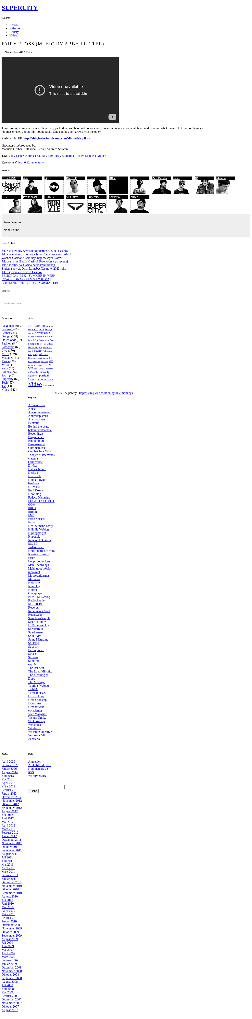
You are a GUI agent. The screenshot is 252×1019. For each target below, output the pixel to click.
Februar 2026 (10, 765)
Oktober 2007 (10, 1006)
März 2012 (8, 829)
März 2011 (8, 871)
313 (30, 325)
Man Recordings (38, 565)
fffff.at (32, 508)
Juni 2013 (8, 775)
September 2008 (12, 978)
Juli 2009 (7, 942)
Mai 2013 (8, 779)
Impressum (86, 393)
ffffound (33, 511)
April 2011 (8, 868)
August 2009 (10, 939)
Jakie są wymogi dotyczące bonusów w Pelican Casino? (36, 254)
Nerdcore (34, 582)
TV (4, 386)
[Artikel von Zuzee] (139, 211)
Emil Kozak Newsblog (35, 492)
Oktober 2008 (10, 974)
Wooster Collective (40, 731)
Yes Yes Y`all (36, 735)
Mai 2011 (7, 864)
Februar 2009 (10, 960)
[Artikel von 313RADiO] (11, 193)
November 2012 (12, 800)
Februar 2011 (10, 875)
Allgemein (8, 325)
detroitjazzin (42, 332)
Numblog (34, 586)
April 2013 (8, 783)
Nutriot (32, 589)
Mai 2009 (8, 949)
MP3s (5, 364)
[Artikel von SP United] (75, 211)
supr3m (32, 664)
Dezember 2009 (11, 925)
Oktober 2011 (10, 846)
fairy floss (54, 155)
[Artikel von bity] (54, 193)
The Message (36, 682)
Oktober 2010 (10, 889)
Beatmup (33, 423)
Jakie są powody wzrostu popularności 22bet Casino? (35, 250)
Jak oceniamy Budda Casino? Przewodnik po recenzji (35, 261)
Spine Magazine (38, 639)
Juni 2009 (8, 946)
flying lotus (44, 340)
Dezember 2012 (11, 797)
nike (36, 365)
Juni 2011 (8, 861)
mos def (44, 361)
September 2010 (12, 893)
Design (6, 336)
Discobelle (34, 476)
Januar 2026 (9, 768)
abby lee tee (16, 155)
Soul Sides (34, 636)
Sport (5, 375)
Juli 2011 (7, 857)
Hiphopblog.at (37, 533)
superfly (32, 376)
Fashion (6, 343)
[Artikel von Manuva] (225, 193)
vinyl (45, 385)
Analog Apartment (39, 412)
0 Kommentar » (34, 162)
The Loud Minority (40, 671)
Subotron (34, 660)
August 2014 (10, 772)
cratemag (33, 458)
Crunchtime (35, 462)
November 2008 (12, 971)
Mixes (5, 354)
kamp (35, 354)
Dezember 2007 (11, 999)
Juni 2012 (8, 818)
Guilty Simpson (35, 347)
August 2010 (10, 896)
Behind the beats (38, 426)
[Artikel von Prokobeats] (32, 211)
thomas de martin (45, 379)
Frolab (32, 522)
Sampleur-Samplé (39, 618)
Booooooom (36, 440)
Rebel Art (34, 607)
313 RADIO (39, 326)
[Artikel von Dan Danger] (161, 193)
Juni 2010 (8, 903)
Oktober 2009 (10, 932)
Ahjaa (32, 408)
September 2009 (12, 935)
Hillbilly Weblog (38, 529)
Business (7, 329)
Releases (14, 28)
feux (30, 340)
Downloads (9, 340)
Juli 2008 (7, 985)
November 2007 (12, 1003)
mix (30, 361)
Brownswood (36, 444)
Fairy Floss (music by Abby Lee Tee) (53, 43)
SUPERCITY (20, 7)
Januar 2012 (9, 836)
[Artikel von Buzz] (139, 193)
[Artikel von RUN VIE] (54, 211)
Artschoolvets (36, 419)
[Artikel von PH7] (11, 211)
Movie (6, 361)
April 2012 (8, 825)
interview (47, 347)
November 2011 (12, 843)
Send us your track (12, 303)
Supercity (93, 197)
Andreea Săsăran (35, 155)
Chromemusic (36, 447)
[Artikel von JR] (204, 193)
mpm (30, 365)
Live (4, 350)
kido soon (43, 354)
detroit (31, 333)
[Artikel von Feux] (182, 193)
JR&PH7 (38, 351)
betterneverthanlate (40, 430)
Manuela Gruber (95, 155)
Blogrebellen (36, 437)
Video (13, 35)
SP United (72, 197)
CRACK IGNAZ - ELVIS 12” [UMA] (26, 279)
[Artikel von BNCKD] (75, 193)
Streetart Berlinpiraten (36, 648)
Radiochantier (36, 600)
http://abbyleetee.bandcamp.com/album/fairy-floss (56, 138)
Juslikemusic (36, 547)
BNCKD (71, 178)
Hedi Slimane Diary (40, 526)
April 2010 (8, 910)
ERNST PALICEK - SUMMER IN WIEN (29, 275)
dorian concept (35, 336)
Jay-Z (30, 351)
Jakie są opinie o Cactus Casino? (22, 272)
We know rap (36, 721)
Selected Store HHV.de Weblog (38, 623)
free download (46, 344)
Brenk (91, 178)
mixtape (36, 362)
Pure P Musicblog (39, 597)
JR (196, 178)
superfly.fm (43, 375)
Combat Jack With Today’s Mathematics (41, 453)
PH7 (4, 197)
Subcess (33, 657)
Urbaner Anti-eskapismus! (36, 708)
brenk (41, 329)
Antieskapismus (38, 416)
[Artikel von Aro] (32, 193)
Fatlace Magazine (39, 497)
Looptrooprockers (39, 561)
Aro (25, 178)
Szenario (114, 197)
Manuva (221, 178)
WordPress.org (37, 775)
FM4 (31, 515)
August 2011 (10, 854)
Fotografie (8, 347)
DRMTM (34, 486)
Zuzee (134, 197)
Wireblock (34, 724)
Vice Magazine (37, 714)
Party (5, 368)
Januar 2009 (9, 964)
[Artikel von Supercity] (97, 211)
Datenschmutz (37, 469)
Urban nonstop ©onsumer (37, 701)
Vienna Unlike (37, 717)
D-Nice (32, 465)
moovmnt (34, 572)
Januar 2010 (9, 921)
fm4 (52, 340)
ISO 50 (32, 543)
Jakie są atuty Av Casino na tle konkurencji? (29, 265)
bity (46, 178)
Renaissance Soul (39, 611)
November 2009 (12, 928)
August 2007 (10, 1010)
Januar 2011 (9, 878)
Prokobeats (30, 197)
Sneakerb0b (35, 628)
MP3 (51, 361)
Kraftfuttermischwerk (41, 550)
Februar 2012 (10, 832)
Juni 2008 (8, 988)
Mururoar (34, 579)
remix (41, 365)
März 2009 (8, 956)
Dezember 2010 (11, 882)
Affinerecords (36, 405)
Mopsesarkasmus (38, 575)
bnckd (35, 329)
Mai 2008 (8, 992)
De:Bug (33, 472)
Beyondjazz (35, 433)
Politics (6, 372)
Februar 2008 (10, 996)
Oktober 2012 (10, 804)
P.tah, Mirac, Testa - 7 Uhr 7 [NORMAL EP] (30, 282)
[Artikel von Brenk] (97, 193)
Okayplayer (35, 593)
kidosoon (32, 358)
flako (35, 340)
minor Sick (48, 358)
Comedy (7, 332)
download (48, 336)
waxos (51, 385)
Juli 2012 (7, 814)
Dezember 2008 (11, 967)
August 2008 (10, 981)
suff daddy (33, 372)
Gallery (14, 32)
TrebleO (33, 689)
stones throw (39, 368)
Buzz (133, 178)
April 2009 (8, 953)
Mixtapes (7, 357)
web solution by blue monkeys (114, 393)
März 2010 (8, 914)
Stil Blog (33, 643)
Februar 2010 (10, 917)
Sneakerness (36, 632)
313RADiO (9, 178)
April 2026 (8, 761)
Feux (176, 178)
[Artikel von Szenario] (118, 211)
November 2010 (12, 885)
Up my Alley (36, 696)
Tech (5, 382)
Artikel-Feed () (40, 765)
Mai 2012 (8, 822)
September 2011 (12, 850)
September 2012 (12, 807)
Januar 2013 (9, 793)
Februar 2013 (10, 790)
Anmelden (34, 761)
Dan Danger (159, 178)
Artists (13, 24)
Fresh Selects (36, 518)
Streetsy (33, 653)
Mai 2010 (8, 907)
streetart (49, 369)
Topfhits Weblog (38, 685)
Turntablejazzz (37, 692)
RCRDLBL (35, 604)
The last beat (36, 668)
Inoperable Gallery (39, 540)
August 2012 (10, 811)
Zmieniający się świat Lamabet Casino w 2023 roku (34, 268)
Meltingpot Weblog (40, 568)
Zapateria (34, 739)
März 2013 (8, 786)
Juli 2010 (7, 900)
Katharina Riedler (72, 155)
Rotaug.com (35, 614)
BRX (112, 178)
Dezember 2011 (11, 839)
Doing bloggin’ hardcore (37, 481)
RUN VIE (50, 197)
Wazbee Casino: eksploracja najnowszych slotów (32, 258)
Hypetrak (34, 536)
